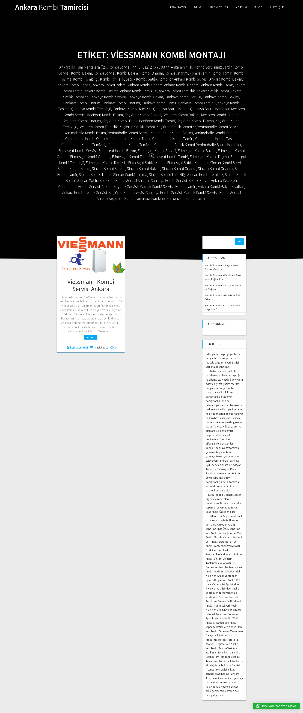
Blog (258, 7)
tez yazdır (223, 379)
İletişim (277, 7)
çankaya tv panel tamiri (219, 452)
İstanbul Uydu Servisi (227, 665)
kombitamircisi (79, 347)
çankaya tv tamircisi (227, 448)
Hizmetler (219, 7)
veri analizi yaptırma (217, 367)
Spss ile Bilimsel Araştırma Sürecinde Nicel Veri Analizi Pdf (223, 601)
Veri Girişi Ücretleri (216, 524)
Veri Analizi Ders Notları (219, 541)
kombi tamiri (221, 486)
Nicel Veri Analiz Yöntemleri (222, 576)
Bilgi (198, 7)
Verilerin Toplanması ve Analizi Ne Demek (220, 563)
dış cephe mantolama (218, 499)
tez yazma (212, 388)
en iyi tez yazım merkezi (226, 384)
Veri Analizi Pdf (229, 554)
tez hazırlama (226, 375)
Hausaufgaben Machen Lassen (223, 494)
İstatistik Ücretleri (228, 520)
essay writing (227, 422)
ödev (208, 384)
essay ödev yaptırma (229, 426)
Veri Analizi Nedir (233, 537)
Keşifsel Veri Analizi (227, 644)
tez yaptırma (213, 358)
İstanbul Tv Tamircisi (230, 652)
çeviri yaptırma (215, 477)
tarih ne (224, 401)
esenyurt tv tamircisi (226, 507)
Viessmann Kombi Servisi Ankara (90, 285)
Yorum (241, 7)
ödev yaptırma (214, 354)
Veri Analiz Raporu (216, 648)
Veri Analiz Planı (233, 627)
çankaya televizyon (217, 456)
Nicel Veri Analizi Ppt (218, 584)
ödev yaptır (236, 379)
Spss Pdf (211, 580)
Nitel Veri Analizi (230, 571)
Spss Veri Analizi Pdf (228, 580)
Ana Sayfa (178, 7)
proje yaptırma (232, 354)
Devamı (90, 337)
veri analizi (232, 362)
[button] (276, 706)
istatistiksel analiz (216, 371)
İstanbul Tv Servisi (216, 669)
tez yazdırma (229, 358)
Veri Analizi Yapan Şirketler (221, 533)
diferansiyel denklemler (219, 405)
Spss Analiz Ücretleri (217, 512)
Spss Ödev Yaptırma (228, 529)
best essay (220, 418)
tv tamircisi (220, 473)
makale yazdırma (216, 362)
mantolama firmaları (218, 503)
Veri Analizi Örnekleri (218, 631)
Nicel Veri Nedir (228, 605)
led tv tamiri (235, 473)
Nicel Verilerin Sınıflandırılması (223, 610)
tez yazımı (224, 388)
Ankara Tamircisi (52, 7)
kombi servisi (222, 490)
